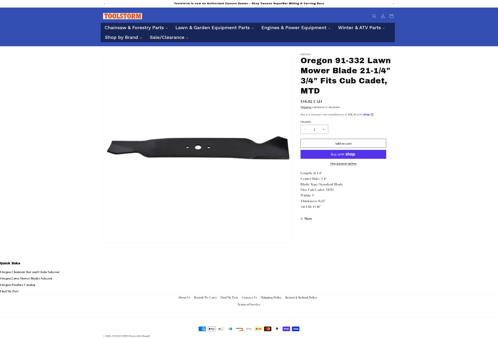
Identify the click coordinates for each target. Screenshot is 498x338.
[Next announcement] (393, 3)
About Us (184, 297)
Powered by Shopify (139, 336)
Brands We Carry (205, 297)
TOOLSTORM (120, 336)
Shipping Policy (271, 297)
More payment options (343, 163)
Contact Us (249, 297)
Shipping (306, 107)
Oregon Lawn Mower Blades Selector (26, 278)
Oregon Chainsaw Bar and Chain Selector (30, 272)
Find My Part (9, 291)
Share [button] (308, 218)
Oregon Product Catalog (17, 284)
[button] (374, 16)
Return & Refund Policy (301, 297)
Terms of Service (249, 304)
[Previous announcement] (104, 3)
